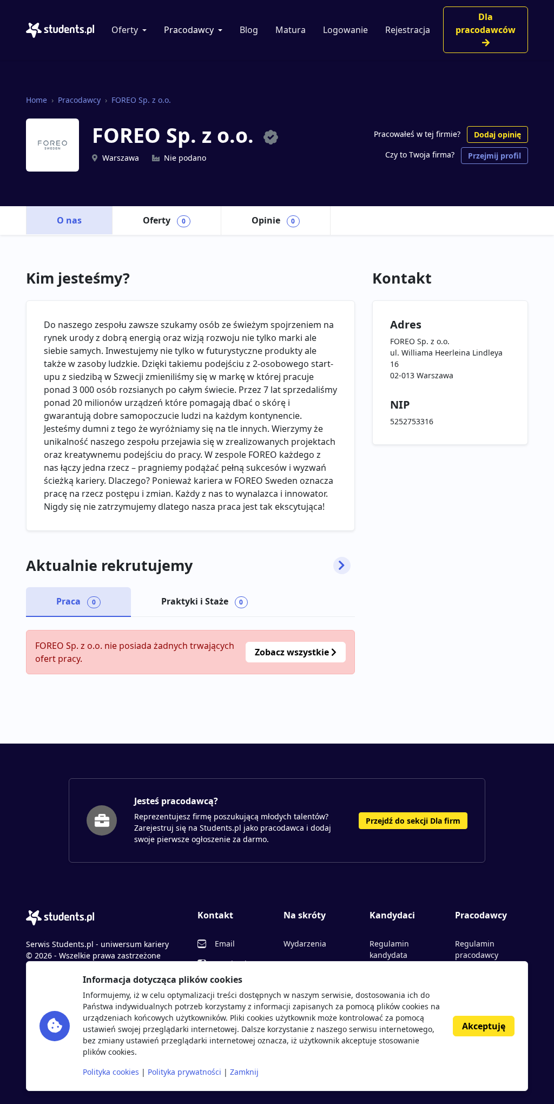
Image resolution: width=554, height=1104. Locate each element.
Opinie (273, 220)
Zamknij (244, 1072)
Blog (249, 30)
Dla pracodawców (486, 23)
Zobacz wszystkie (293, 652)
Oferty (124, 30)
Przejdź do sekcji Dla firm (413, 821)
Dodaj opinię (497, 134)
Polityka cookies (111, 1072)
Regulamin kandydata (389, 949)
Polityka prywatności (184, 1072)
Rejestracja (407, 30)
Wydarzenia (304, 943)
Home (36, 100)
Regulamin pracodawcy (476, 949)
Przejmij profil (494, 155)
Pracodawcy (189, 30)
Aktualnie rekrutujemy (109, 565)
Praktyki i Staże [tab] (202, 601)
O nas (69, 220)
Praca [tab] (76, 601)
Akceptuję (483, 1026)
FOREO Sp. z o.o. (141, 100)
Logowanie (345, 30)
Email (225, 943)
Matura (290, 30)
